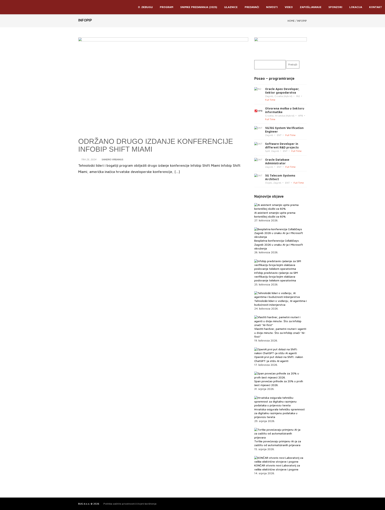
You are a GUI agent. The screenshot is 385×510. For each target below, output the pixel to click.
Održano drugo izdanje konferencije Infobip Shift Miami (155, 145)
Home (291, 20)
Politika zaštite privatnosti (119, 503)
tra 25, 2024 (88, 159)
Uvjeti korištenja (146, 503)
